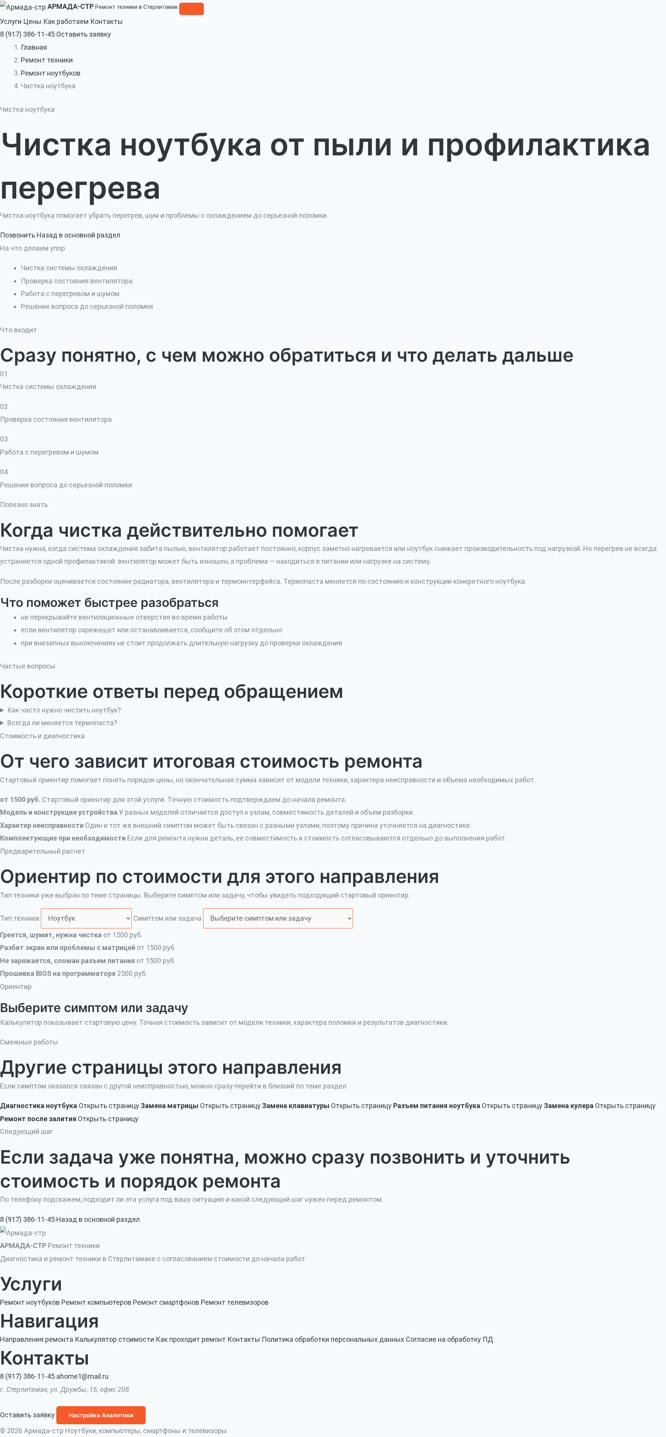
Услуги (11, 21)
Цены (33, 21)
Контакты (106, 21)
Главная (34, 47)
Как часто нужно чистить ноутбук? (64, 710)
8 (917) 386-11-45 (27, 34)
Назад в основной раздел (78, 235)
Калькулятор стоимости (114, 1339)
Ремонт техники (47, 60)
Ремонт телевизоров (235, 1302)
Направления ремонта (36, 1339)
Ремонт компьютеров (96, 1302)
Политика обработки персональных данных (333, 1339)
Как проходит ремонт (191, 1339)
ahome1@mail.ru (82, 1376)
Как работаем (66, 21)
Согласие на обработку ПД (449, 1339)
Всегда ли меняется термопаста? (62, 723)
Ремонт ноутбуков (51, 73)
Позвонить (17, 235)
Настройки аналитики (101, 1415)
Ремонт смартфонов (166, 1302)
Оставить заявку (83, 34)
